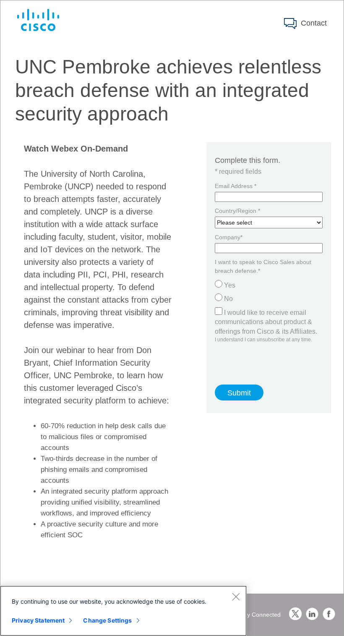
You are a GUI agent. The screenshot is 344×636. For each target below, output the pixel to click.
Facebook (329, 613)
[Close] (236, 596)
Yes (229, 285)
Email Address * (235, 186)
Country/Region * (237, 210)
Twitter (295, 613)
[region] (123, 611)
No (228, 298)
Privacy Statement (38, 620)
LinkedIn (312, 613)
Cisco (38, 20)
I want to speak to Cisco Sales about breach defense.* (263, 266)
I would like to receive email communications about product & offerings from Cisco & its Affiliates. (266, 322)
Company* (228, 237)
